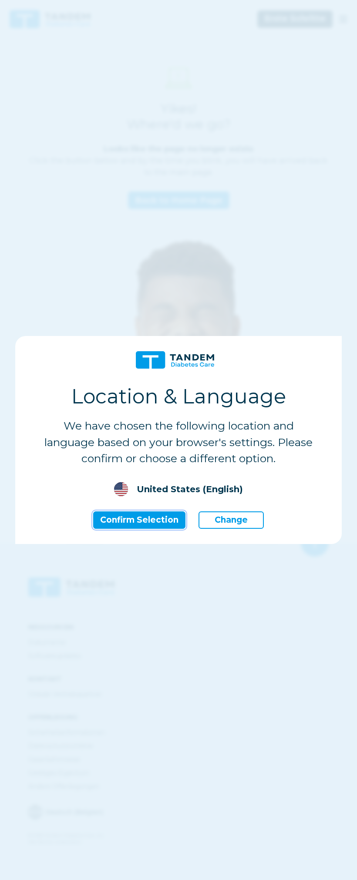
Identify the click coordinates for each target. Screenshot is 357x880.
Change (231, 520)
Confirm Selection (139, 520)
